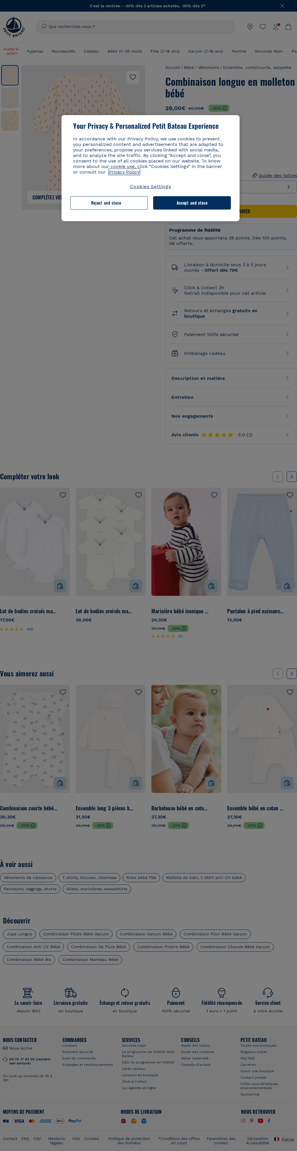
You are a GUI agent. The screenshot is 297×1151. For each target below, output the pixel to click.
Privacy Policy (124, 172)
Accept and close (192, 203)
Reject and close (106, 203)
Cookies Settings (150, 186)
